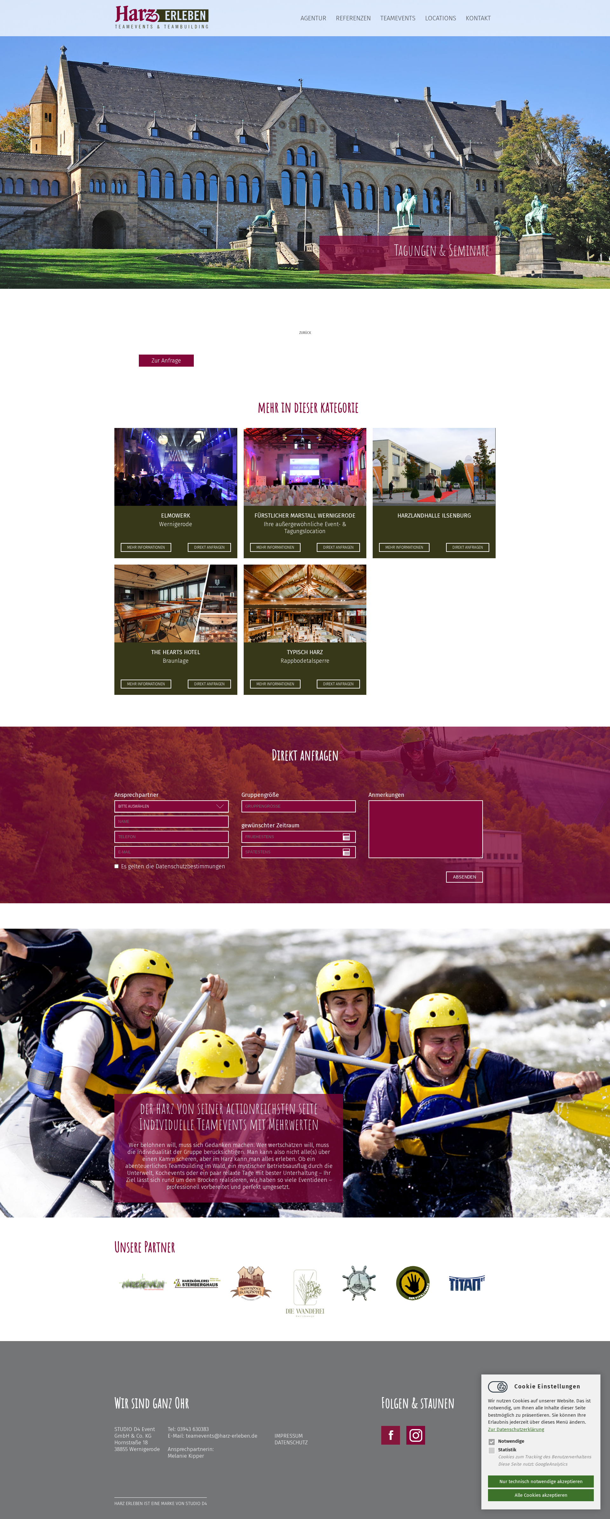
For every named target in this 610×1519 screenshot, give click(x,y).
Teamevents (398, 18)
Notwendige (511, 1441)
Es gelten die (173, 866)
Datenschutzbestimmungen (190, 866)
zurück (305, 333)
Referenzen (353, 18)
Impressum (288, 1436)
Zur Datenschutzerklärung (516, 1429)
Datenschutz (291, 1442)
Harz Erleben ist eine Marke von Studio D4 (160, 1503)
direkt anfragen (209, 547)
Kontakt (478, 18)
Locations (440, 18)
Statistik (507, 1450)
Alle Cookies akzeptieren (541, 1495)
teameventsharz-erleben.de (221, 1436)
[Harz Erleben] (162, 27)
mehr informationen (146, 547)
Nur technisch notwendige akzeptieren (541, 1481)
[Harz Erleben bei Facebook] (390, 1443)
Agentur (313, 18)
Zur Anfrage (166, 360)
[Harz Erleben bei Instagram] (415, 1443)
